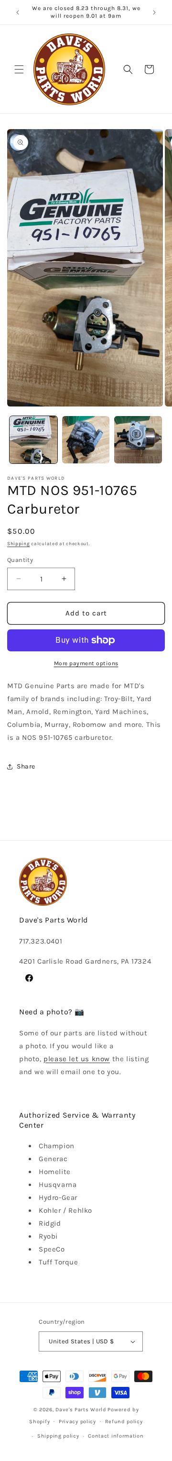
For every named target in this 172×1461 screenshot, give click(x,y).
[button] (19, 69)
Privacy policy (77, 1421)
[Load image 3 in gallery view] (138, 440)
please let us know (76, 1059)
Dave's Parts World (81, 1409)
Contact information (115, 1436)
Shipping (18, 544)
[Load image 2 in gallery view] (86, 440)
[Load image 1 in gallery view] (33, 440)
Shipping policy (58, 1436)
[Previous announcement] (17, 12)
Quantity (20, 559)
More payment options (86, 663)
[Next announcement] (154, 12)
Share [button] (26, 766)
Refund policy (124, 1421)
